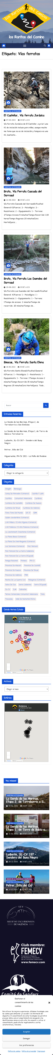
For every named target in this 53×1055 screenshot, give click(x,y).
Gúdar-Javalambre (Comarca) (17, 517)
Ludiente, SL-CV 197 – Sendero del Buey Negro (22, 855)
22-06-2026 (14, 806)
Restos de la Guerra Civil (15, 580)
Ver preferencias (26, 1045)
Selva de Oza (10, 584)
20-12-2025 (13, 862)
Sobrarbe (22, 589)
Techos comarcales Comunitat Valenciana (21, 594)
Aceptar (26, 1031)
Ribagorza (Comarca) (36, 580)
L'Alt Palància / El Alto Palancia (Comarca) (21, 527)
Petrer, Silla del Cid (13, 449)
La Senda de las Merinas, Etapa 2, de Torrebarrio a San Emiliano (21, 423)
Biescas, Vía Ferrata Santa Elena (24, 362)
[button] (49, 1002)
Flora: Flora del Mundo (14, 513)
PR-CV (32, 560)
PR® (26, 575)
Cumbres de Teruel (12, 508)
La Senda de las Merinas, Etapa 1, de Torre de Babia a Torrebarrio (25, 829)
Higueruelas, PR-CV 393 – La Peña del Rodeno (25, 456)
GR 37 (28, 513)
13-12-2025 (13, 890)
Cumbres (38, 498)
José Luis (25, 120)
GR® (35, 513)
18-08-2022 (11, 367)
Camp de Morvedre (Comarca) (17, 493)
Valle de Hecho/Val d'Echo (25, 599)
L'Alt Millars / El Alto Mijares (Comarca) (20, 522)
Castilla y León (38, 493)
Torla (42, 594)
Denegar (26, 1038)
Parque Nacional (11, 560)
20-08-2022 (11, 287)
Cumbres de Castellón (14, 503)
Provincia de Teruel (31, 570)
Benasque (17, 489)
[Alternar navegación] (24, 45)
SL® (14, 589)
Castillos (8, 498)
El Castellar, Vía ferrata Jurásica (24, 115)
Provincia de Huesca (13, 570)
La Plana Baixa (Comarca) (15, 537)
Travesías (9, 599)
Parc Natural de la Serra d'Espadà (19, 556)
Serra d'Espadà (40, 584)
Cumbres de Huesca (33, 503)
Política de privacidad (29, 1051)
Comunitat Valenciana (23, 498)
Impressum (41, 1051)
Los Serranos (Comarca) (15, 546)
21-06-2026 (13, 834)
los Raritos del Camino (26, 36)
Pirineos (24, 560)
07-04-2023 (11, 120)
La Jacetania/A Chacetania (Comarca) (20, 532)
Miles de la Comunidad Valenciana (19, 879)
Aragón (8, 489)
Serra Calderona (25, 584)
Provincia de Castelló (32, 565)
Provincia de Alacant (13, 565)
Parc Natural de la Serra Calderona (19, 551)
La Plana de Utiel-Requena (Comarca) (20, 541)
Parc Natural (32, 546)
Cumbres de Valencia (31, 508)
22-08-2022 (11, 200)
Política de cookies (14, 1051)
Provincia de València (13, 575)
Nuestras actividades (13, 111)
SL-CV (7, 589)
